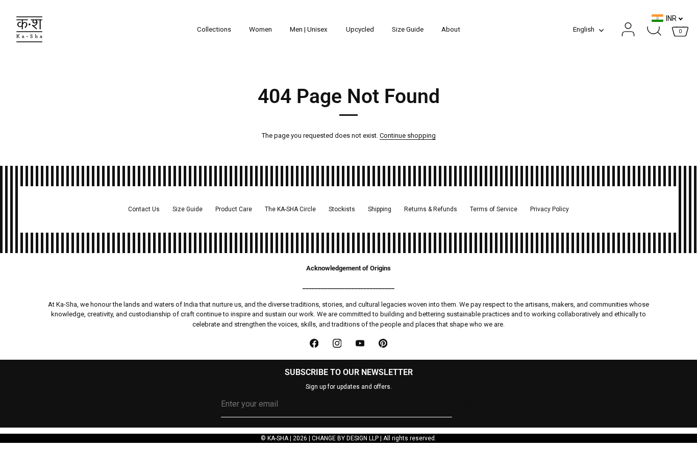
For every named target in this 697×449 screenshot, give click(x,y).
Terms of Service (493, 209)
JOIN (469, 404)
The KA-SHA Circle (290, 209)
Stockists (342, 209)
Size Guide (408, 29)
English (583, 29)
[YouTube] (360, 343)
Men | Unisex (309, 29)
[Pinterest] (383, 343)
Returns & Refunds (430, 209)
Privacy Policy (549, 209)
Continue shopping (408, 135)
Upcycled (360, 29)
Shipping (379, 209)
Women (260, 29)
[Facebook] (314, 343)
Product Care (233, 209)
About (450, 29)
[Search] (654, 29)
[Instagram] (337, 343)
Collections (214, 29)
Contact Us (144, 209)
